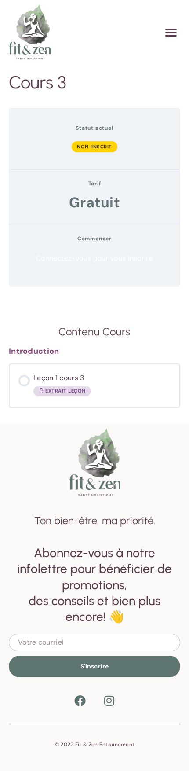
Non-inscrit (94, 146)
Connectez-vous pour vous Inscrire (94, 258)
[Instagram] (109, 700)
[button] (171, 32)
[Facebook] (80, 700)
